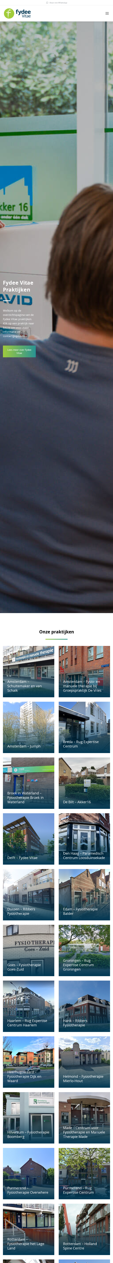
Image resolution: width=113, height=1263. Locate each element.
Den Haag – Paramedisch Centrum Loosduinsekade (84, 855)
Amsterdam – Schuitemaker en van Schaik (24, 686)
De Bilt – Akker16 (77, 801)
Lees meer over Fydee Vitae (19, 351)
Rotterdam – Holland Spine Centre (80, 1245)
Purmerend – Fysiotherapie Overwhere (27, 1190)
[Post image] (28, 671)
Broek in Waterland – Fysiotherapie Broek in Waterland (25, 797)
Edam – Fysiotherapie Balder (80, 911)
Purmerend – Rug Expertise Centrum (78, 1190)
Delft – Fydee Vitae (22, 857)
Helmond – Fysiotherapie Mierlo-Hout (83, 1078)
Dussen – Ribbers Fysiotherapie (21, 911)
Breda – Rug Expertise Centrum (81, 743)
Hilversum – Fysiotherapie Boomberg (28, 1134)
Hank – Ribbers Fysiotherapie (75, 1022)
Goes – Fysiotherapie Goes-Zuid (24, 967)
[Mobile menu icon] (107, 13)
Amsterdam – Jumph (24, 746)
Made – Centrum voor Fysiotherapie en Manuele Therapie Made (84, 1132)
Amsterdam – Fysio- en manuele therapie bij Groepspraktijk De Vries (82, 686)
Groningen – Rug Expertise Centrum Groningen (78, 965)
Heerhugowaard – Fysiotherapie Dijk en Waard (24, 1076)
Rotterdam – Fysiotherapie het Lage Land (25, 1243)
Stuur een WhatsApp (58, 3)
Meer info (13, 696)
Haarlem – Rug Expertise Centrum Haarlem (27, 1022)
